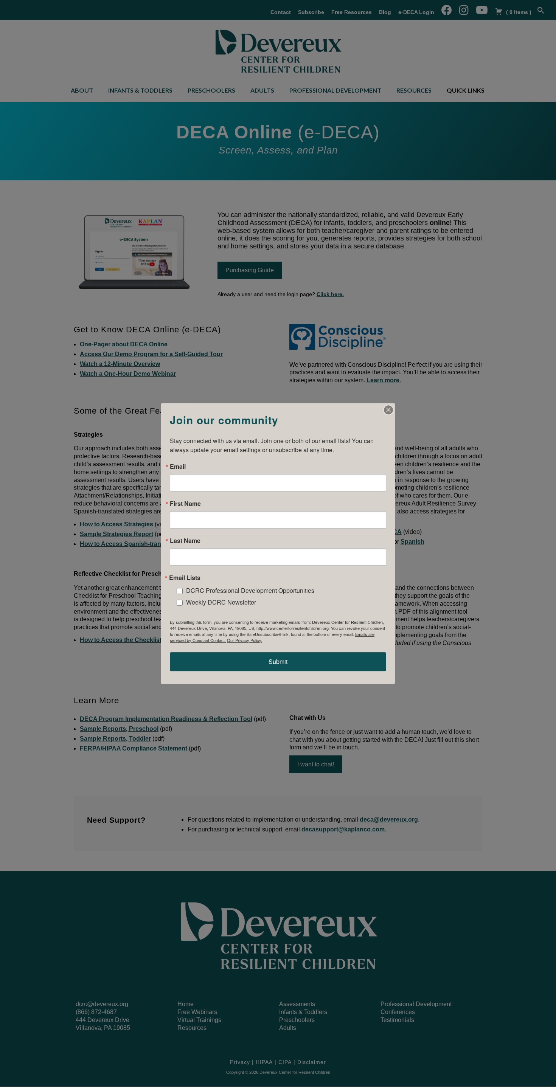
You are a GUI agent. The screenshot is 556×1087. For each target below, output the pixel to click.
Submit (278, 661)
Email (178, 467)
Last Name (185, 541)
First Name (185, 504)
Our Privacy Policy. (244, 640)
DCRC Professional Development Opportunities (250, 590)
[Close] (388, 409)
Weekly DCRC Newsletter (221, 602)
